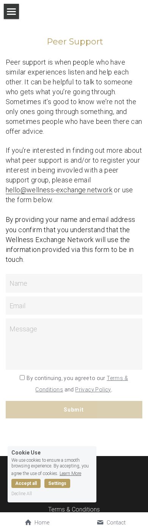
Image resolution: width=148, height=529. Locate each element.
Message (23, 329)
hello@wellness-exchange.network (59, 190)
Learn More (70, 473)
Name (18, 283)
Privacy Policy (93, 389)
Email (17, 306)
